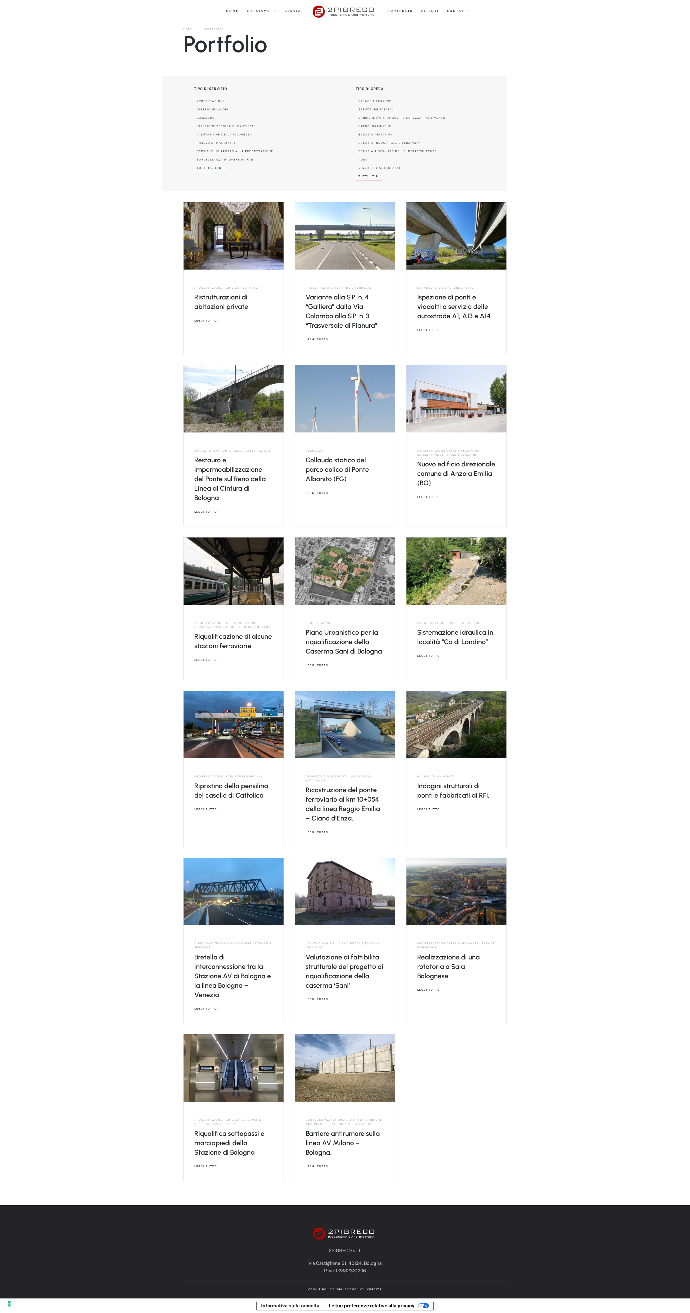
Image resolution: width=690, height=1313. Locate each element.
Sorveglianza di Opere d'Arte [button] (225, 159)
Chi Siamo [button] (259, 11)
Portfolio (400, 11)
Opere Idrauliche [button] (374, 126)
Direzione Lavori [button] (213, 109)
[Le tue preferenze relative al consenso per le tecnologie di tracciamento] (9, 1303)
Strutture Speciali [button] (376, 109)
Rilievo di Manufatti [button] (216, 143)
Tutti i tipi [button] (368, 176)
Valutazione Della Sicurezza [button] (224, 134)
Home (232, 11)
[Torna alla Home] (345, 11)
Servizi (294, 11)
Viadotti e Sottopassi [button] (379, 168)
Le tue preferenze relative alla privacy (372, 1305)
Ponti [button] (363, 159)
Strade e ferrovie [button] (375, 101)
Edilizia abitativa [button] (375, 134)
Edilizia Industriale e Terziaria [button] (389, 143)
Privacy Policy (350, 1289)
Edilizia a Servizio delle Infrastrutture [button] (397, 151)
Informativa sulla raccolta (290, 1305)
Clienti (430, 11)
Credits (374, 1289)
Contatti (458, 11)
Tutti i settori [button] (211, 168)
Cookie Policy (321, 1289)
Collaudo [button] (206, 118)
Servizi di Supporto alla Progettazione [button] (235, 151)
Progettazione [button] (211, 101)
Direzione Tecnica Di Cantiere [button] (225, 126)
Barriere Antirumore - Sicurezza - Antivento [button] (402, 118)
